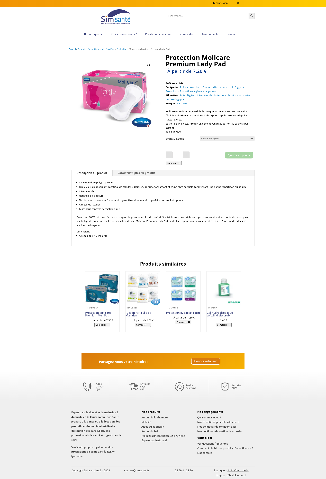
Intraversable (204, 95)
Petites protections (191, 87)
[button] (149, 65)
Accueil (72, 49)
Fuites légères (188, 95)
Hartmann (182, 103)
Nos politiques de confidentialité (217, 426)
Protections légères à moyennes (198, 91)
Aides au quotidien (152, 426)
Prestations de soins (158, 34)
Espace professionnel (154, 440)
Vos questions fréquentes (212, 443)
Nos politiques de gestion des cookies (219, 431)
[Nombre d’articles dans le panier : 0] (238, 3)
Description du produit (92, 173)
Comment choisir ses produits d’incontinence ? (225, 448)
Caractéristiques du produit (136, 173)
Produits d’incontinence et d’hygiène (163, 435)
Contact (232, 34)
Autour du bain (150, 431)
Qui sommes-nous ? (124, 34)
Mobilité (146, 422)
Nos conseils (210, 34)
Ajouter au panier (239, 155)
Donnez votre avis (205, 361)
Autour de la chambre (154, 417)
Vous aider (187, 34)
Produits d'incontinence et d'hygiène (96, 49)
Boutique (93, 34)
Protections (122, 49)
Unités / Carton (175, 138)
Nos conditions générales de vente (218, 422)
